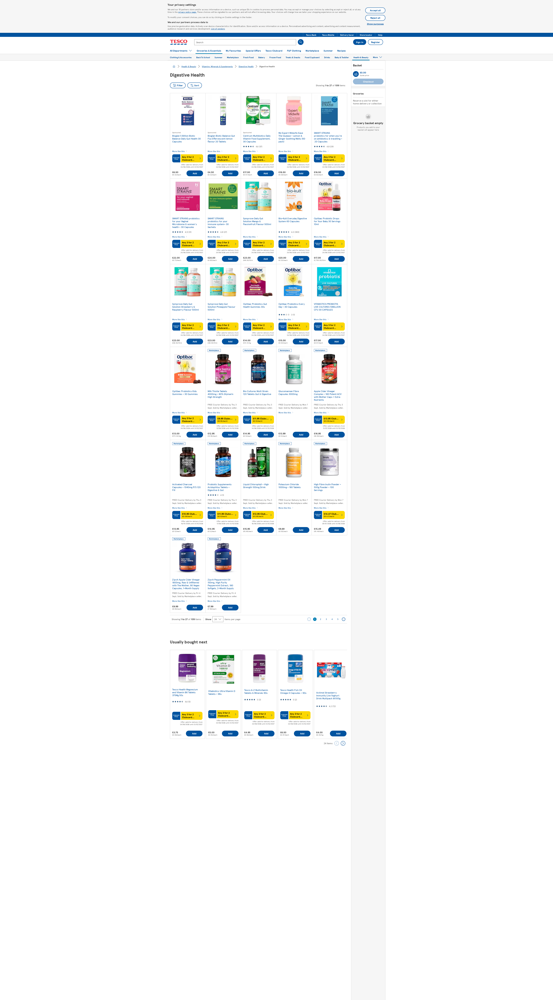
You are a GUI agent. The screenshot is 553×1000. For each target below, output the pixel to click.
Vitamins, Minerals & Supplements (217, 66)
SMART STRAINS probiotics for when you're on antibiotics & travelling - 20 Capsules (328, 137)
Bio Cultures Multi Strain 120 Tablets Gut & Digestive (257, 392)
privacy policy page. (187, 12)
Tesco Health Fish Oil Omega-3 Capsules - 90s (293, 691)
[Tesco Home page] (178, 42)
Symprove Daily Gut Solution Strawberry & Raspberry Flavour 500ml (185, 306)
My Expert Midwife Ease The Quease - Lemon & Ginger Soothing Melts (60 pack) (292, 137)
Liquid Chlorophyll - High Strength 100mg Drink (256, 486)
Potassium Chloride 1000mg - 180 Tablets (290, 486)
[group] (187, 694)
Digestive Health (246, 66)
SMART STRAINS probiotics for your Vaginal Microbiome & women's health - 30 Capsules (186, 223)
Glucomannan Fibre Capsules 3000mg (289, 392)
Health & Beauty (188, 66)
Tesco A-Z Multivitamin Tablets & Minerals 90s (256, 691)
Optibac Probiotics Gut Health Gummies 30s (255, 305)
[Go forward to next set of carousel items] (343, 743)
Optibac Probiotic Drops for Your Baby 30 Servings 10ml (327, 221)
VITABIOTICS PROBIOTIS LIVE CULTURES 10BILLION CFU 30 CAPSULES (327, 306)
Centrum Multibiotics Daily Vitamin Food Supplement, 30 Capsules (256, 138)
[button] (311, 35)
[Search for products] (301, 42)
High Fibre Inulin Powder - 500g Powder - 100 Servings (327, 487)
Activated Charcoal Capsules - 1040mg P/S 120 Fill (186, 487)
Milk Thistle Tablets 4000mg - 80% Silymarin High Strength (220, 394)
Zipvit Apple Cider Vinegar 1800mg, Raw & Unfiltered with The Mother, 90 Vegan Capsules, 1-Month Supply (186, 584)
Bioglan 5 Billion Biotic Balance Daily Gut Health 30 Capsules (186, 138)
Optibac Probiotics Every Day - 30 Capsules (292, 305)
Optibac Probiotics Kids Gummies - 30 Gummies (185, 392)
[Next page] (343, 619)
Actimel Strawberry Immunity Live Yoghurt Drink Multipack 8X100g (328, 695)
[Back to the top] (278, 630)
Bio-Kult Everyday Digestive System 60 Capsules (293, 220)
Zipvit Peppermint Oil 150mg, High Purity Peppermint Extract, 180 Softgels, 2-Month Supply (221, 584)
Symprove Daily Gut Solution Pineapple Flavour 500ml (221, 306)
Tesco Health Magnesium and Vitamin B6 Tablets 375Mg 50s (185, 692)
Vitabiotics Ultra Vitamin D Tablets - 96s (221, 692)
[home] (174, 66)
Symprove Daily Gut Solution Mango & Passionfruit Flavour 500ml (257, 221)
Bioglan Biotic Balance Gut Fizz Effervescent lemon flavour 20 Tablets (221, 138)
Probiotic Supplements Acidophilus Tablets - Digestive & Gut (220, 487)
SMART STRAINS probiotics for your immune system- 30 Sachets (218, 223)
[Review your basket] (356, 74)
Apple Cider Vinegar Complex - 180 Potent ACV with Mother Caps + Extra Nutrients (327, 395)
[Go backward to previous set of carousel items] (336, 743)
